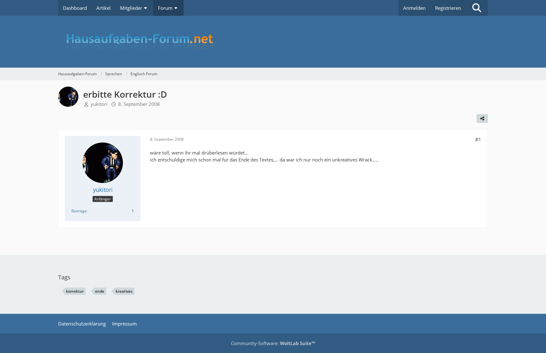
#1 (478, 139)
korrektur (75, 291)
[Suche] (477, 8)
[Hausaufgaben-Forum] (273, 41)
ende (99, 291)
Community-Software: (273, 343)
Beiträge (79, 211)
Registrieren (448, 8)
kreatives (124, 291)
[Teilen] (482, 118)
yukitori (99, 104)
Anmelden (414, 8)
